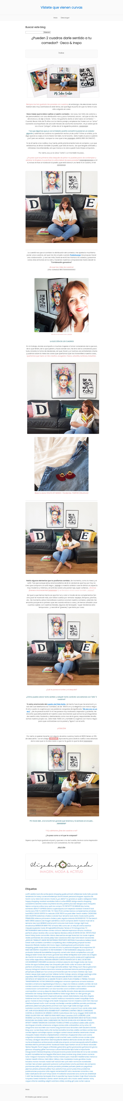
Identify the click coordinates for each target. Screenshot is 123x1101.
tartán (61, 974)
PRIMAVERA (29, 918)
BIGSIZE (41, 1010)
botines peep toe (45, 964)
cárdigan (36, 1040)
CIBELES (79, 1010)
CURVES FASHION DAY (67, 959)
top (65, 1076)
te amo (59, 947)
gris (89, 993)
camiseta (39, 942)
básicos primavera (42, 918)
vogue (28, 1081)
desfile (63, 991)
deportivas (56, 991)
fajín (70, 967)
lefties (66, 955)
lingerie (91, 996)
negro (57, 945)
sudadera (29, 1008)
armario (83, 981)
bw (69, 984)
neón (71, 1061)
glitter (43, 1049)
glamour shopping (33, 1049)
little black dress (59, 1054)
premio (48, 1006)
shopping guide (60, 894)
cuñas (63, 901)
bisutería (86, 1027)
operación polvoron (50, 1064)
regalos (65, 918)
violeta (84, 913)
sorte (82, 1074)
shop (49, 1074)
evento (80, 901)
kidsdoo (76, 996)
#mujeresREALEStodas (55, 928)
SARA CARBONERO (50, 1020)
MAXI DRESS (29, 921)
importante (85, 1049)
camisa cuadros (32, 986)
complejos (50, 1037)
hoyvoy (28, 969)
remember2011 (61, 1071)
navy (46, 906)
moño (41, 1003)
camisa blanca (69, 911)
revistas (81, 972)
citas (80, 1035)
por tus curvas (47, 972)
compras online (37, 906)
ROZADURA (29, 1020)
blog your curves (32, 1030)
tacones (52, 947)
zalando (71, 918)
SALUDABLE (38, 1020)
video (90, 1008)
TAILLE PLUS (58, 911)
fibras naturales (89, 1044)
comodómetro (43, 989)
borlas (55, 1030)
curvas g (40, 991)
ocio (56, 957)
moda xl (53, 899)
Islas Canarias (67, 1015)
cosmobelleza (81, 989)
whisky (61, 1081)
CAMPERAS (64, 1010)
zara (33, 911)
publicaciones (31, 1071)
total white (29, 959)
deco (64, 942)
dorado (70, 991)
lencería (66, 916)
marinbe (49, 1057)
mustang (50, 957)
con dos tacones (56, 989)
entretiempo (52, 896)
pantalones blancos (70, 969)
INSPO (58, 1015)
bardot (63, 1027)
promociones (58, 972)
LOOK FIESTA (60, 913)
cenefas (76, 1032)
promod (55, 1006)
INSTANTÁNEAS (52, 940)
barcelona (80, 940)
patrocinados (78, 945)
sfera (69, 938)
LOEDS (65, 979)
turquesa (29, 1078)
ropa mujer (67, 1006)
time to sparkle (58, 1076)
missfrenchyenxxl (32, 1003)
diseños (66, 1040)
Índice (61, 53)
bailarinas (41, 916)
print (68, 957)
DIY (94, 947)
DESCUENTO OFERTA (81, 976)
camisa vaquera (46, 986)
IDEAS (54, 1015)
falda (94, 899)
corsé (57, 1037)
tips (73, 938)
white (94, 974)
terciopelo (47, 1076)
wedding (41, 1081)
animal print (52, 923)
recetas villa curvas (46, 933)
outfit (27, 894)
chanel (92, 1032)
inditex (69, 942)
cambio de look (90, 984)
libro (86, 996)
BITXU (46, 1010)
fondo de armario (44, 955)
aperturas (75, 981)
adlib (86, 1023)
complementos (82, 911)
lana (53, 969)
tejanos (57, 933)
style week (41, 974)
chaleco (48, 916)
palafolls (62, 957)
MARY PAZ (47, 925)
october (38, 1064)
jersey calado (63, 996)
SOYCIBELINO (82, 1020)
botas (86, 906)
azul (36, 1027)
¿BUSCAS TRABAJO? (33, 940)
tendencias (38, 1076)
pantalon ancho (69, 1064)
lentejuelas (73, 955)
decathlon (45, 1040)
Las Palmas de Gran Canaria (44, 1018)
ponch (69, 1069)
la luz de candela (90, 1052)
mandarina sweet (72, 998)
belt (80, 1027)
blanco (50, 908)
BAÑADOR (39, 925)
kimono (80, 930)
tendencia (29, 896)
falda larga (65, 993)
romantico (84, 1071)
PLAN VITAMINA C (74, 979)
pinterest (42, 1069)
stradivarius (30, 925)
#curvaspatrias (86, 947)
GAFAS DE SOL (79, 933)
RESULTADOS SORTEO (37, 913)
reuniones (76, 1071)
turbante (92, 1076)
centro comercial (88, 986)
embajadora (36, 1042)
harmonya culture (53, 1049)
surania (37, 1008)
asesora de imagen (43, 921)
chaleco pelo (55, 918)
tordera (76, 1076)
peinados (29, 1006)
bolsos (45, 904)
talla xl (57, 901)
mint (88, 1001)
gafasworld (87, 1047)
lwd (37, 998)
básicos (74, 984)
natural (58, 1061)
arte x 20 (87, 1025)
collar (72, 964)
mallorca (61, 998)
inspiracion (72, 930)
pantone (82, 969)
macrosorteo (45, 998)
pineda (35, 1069)
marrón (71, 1001)
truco (80, 1008)
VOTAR (42, 981)
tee (32, 1076)
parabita (57, 1066)
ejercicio (81, 991)
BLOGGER (79, 918)
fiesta (73, 993)
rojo (86, 972)
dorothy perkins (62, 904)
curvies (87, 1037)
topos (70, 1076)
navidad (42, 901)
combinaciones (39, 1037)
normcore (77, 1061)
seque (33, 974)
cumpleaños (81, 952)
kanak (74, 1052)
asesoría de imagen (71, 962)
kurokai (87, 942)
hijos (72, 1049)
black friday (30, 935)
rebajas (80, 904)
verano (74, 974)
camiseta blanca (60, 986)
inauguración (30, 1052)
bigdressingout (49, 984)
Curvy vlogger (78, 1013)
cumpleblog (57, 942)
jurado (68, 1052)
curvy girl (90, 952)
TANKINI (35, 1023)
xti (73, 933)
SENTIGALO (72, 940)
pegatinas (88, 1066)
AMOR (44, 940)
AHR (30, 1010)
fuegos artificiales (50, 1047)
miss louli (93, 1001)
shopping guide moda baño (37, 947)
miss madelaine (66, 1059)
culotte (75, 1037)
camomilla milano (48, 935)
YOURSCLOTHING (62, 1023)
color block (70, 952)
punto (72, 957)
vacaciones (89, 938)
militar (50, 1059)
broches (70, 1030)
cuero (69, 1037)
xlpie (94, 1008)
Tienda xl (67, 928)
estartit (88, 1042)
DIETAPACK (29, 979)
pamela (83, 1003)
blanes (93, 1027)
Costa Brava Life (65, 1013)
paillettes (75, 1003)
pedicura (79, 1066)
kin (82, 1052)
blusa (42, 1030)
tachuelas (45, 1008)
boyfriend (52, 904)
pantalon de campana (86, 1064)
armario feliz (57, 925)
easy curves (42, 896)
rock (60, 1006)
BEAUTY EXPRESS (40, 908)
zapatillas (29, 976)
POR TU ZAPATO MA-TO (44, 911)
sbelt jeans (34, 1074)
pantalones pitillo (32, 1066)
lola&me (28, 998)
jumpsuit (81, 942)
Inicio (55, 18)
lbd (77, 935)
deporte (48, 991)
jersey (74, 942)
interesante (41, 1052)
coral (65, 989)
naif (52, 1061)
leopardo (29, 945)
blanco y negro (61, 984)
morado (42, 1061)
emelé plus (57, 1042)
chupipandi (72, 1035)
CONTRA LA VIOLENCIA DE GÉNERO (38, 1013)
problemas (85, 1069)
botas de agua (31, 964)
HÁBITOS (47, 1015)
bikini (40, 930)
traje (81, 1076)
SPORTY (28, 1023)
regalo (52, 1071)
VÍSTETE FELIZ (91, 933)
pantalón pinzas (46, 1066)
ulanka (50, 1078)
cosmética (47, 942)
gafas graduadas (74, 1047)
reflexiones (78, 894)
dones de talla (83, 1040)
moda (42, 928)
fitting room (77, 967)
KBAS (27, 950)
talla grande (92, 894)
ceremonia (84, 1032)
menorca (93, 1057)
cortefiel (71, 989)
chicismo (43, 1035)
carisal (64, 1032)
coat (84, 1035)
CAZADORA (92, 913)
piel (43, 1006)
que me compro (71, 972)
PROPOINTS (62, 940)
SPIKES (89, 1020)
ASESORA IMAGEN (51, 959)
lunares (58, 969)
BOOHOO (69, 976)
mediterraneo (83, 1057)
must (47, 1003)
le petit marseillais (32, 1054)
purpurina (41, 1071)
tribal (86, 1076)
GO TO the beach (90, 918)
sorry (77, 1074)
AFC (27, 1010)
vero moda (72, 1078)
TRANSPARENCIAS (32, 981)
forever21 (86, 908)
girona (94, 1047)
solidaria (62, 1074)
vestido (33, 894)
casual (69, 1032)
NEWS (76, 1018)
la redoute (50, 913)
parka (91, 916)
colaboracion (30, 989)
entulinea (92, 911)
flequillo (34, 1047)
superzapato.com (60, 908)
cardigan (57, 1032)
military (57, 1059)
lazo (61, 955)
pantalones (91, 1003)
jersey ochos (51, 1052)
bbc (82, 906)
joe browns (61, 1052)
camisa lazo (92, 1030)
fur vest (79, 993)
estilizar (66, 967)
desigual (28, 955)
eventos (88, 925)
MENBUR (43, 923)
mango (77, 923)
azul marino (51, 1027)
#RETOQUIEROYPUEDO (42, 976)
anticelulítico (74, 1025)
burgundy (56, 952)
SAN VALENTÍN (30, 916)
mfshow (41, 1059)
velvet (55, 1078)
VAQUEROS (43, 950)
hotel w (77, 1049)
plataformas (61, 1069)
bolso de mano (86, 962)
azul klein (42, 1027)
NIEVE (81, 1018)
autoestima (30, 904)
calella (76, 1030)
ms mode (83, 935)
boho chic (48, 1030)
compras (69, 921)
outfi (61, 1064)
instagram (36, 969)
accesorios (51, 962)
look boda (69, 923)
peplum (89, 969)
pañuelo (72, 1066)
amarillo (38, 1025)
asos (85, 904)
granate (55, 955)
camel (63, 952)
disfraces (73, 1040)
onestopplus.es (67, 945)
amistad (59, 962)
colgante (29, 1037)
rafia (48, 1071)
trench (78, 913)
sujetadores (90, 957)
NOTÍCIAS (87, 1018)
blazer (65, 896)
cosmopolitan (31, 991)
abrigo (74, 901)
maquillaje (84, 998)
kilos (78, 1052)
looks (85, 894)
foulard (82, 921)
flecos (85, 967)
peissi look (38, 1006)
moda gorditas (79, 1059)
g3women (92, 967)
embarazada (47, 1042)
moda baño (84, 916)
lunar (27, 1057)
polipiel (38, 972)
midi (46, 1059)
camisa (51, 930)
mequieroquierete (32, 928)
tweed (35, 1078)
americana (46, 1025)
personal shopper (76, 896)
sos (86, 1074)
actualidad (74, 1023)
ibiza (36, 996)
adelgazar (58, 981)
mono (52, 945)
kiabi (71, 996)
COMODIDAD (88, 1010)
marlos (56, 1057)
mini (48, 945)
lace (49, 969)
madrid (54, 998)
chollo (66, 964)
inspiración (53, 996)
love (34, 998)
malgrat (33, 1057)
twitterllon (43, 1078)
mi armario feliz (40, 957)
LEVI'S (75, 1015)
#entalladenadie (58, 976)
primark (70, 894)
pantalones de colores (40, 938)
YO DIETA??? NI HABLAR (71, 906)
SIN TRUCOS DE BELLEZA (67, 1020)
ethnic (48, 1044)
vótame (34, 1081)
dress (76, 991)
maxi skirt (74, 1057)
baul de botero (72, 1027)
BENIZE (68, 901)
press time (76, 1069)
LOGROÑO (82, 1015)
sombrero (29, 908)
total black (79, 938)
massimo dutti (80, 1001)
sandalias (51, 901)
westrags (88, 974)
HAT (42, 1015)
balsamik (37, 952)
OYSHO (94, 1018)
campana (72, 986)
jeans (51, 894)
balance (90, 981)
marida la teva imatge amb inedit (44, 1001)
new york (64, 1061)
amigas (55, 1025)
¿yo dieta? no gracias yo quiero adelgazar (74, 899)
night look (84, 923)
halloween (29, 996)
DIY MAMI (38, 979)
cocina (89, 1035)
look (27, 913)
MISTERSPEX (34, 950)
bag (58, 1027)
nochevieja (60, 1003)
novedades (86, 1061)
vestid (80, 1078)
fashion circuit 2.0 (76, 1044)
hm (35, 896)
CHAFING (72, 1010)
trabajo (68, 974)
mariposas (63, 1001)
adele (81, 1023)
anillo (66, 1025)
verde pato (63, 1078)
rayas (87, 945)
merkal (28, 1059)
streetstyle (92, 1074)
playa (35, 933)
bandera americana (33, 984)
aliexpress (81, 950)
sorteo (46, 894)
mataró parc (64, 1057)
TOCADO (91, 979)
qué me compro (55, 906)
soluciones (71, 1074)
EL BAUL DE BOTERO (83, 959)
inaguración (43, 996)
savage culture (83, 1006)
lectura (43, 1054)
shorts (60, 896)
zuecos (87, 1081)
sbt (40, 1074)
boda (38, 935)
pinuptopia (29, 972)
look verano (45, 899)
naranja (52, 1003)
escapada (80, 1042)
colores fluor (57, 916)
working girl (69, 1081)
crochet (63, 1037)
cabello (81, 984)
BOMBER (52, 1010)
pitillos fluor (50, 1069)
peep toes (54, 938)
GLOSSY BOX (36, 1015)
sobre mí (55, 1074)
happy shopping (32, 901)
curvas (80, 1037)
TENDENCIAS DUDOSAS (47, 1023)
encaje (68, 935)
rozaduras (62, 938)
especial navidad (75, 908)
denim (76, 921)
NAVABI (71, 1018)
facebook (56, 1044)
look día (39, 894)
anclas (61, 1025)
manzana (41, 1057)
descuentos (60, 935)
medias (43, 945)
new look (36, 923)
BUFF (58, 1010)
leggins (49, 1054)
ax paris (68, 913)
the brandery (54, 1008)
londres (69, 1054)
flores (73, 935)
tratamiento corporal (69, 1008)
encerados (89, 991)
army (82, 1025)
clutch (62, 921)
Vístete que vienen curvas (61, 7)
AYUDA (35, 1010)
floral (40, 1047)
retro (70, 1071)
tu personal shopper (70, 947)
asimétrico (55, 921)
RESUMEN (42, 962)
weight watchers (52, 1081)
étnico (41, 959)
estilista (94, 1042)
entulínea (37, 967)
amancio (67, 981)
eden (35, 955)
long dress (77, 1054)
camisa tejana (31, 1032)
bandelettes (47, 952)
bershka (38, 904)
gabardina (61, 1047)
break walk (29, 942)
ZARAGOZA (49, 981)
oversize (68, 1003)
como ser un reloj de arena (73, 925)
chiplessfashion (53, 1035)
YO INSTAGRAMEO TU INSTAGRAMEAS (62, 950)
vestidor (86, 1078)
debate (65, 930)
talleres (56, 974)
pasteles (64, 1066)
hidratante (65, 1049)
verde (85, 1008)
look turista (82, 955)
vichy (92, 1078)
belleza (88, 940)
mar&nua (88, 930)
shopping (87, 901)
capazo (49, 1032)
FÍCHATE (59, 979)
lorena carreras (88, 1054)
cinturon (58, 930)
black (94, 940)
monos (35, 1061)
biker (74, 913)
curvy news (35, 899)
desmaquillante (56, 1040)
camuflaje (42, 1032)
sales (74, 1006)
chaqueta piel (58, 964)
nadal (48, 1061)
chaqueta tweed (32, 1035)
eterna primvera (39, 1044)
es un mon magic (48, 967)
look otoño (74, 916)
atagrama (29, 1027)
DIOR (86, 1013)
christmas (64, 1035)
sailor (27, 1074)
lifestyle (37, 945)
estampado (48, 993)
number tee (30, 1064)
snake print (80, 957)
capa (78, 986)
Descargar (65, 18)
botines (45, 930)
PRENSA (85, 979)
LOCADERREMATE (32, 962)
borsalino (62, 1030)
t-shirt (27, 1076)
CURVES (55, 1013)
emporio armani (69, 1042)
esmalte (59, 967)
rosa (91, 1071)
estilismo (56, 993)
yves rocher (79, 1081)
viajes (36, 959)
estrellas (28, 1044)
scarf (44, 1074)
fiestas (28, 1047)
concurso (61, 923)
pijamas (28, 1069)
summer (49, 974)
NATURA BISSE (62, 1018)
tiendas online (66, 933)
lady (82, 996)
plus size (72, 904)
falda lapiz (64, 1044)
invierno (44, 969)
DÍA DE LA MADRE (48, 979)
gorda (84, 993)
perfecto (29, 933)
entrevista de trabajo (34, 993)
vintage (81, 974)
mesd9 (34, 1059)
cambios (83, 1030)
